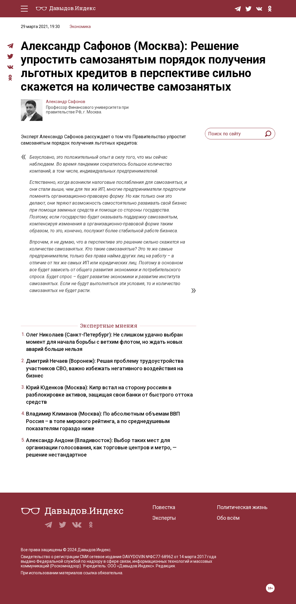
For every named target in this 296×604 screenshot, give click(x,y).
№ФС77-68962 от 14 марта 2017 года (181, 556)
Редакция (165, 566)
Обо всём (228, 518)
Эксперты (164, 518)
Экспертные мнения (108, 325)
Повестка (163, 507)
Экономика (80, 26)
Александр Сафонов (65, 101)
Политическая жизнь (242, 507)
